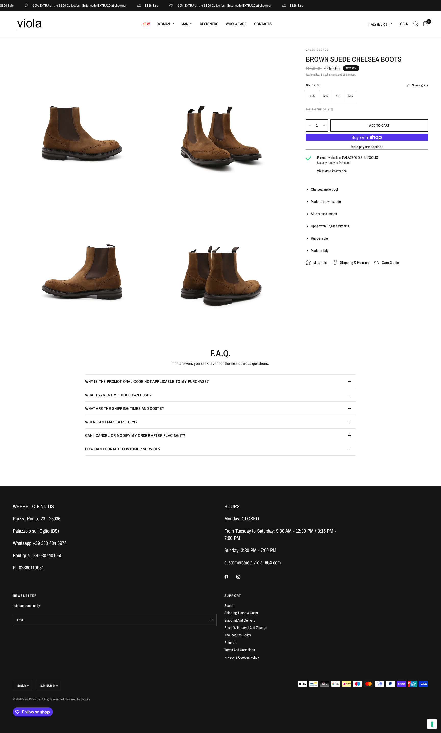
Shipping (325, 75)
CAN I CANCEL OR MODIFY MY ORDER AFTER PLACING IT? (135, 435)
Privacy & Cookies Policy (241, 657)
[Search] (416, 24)
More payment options (367, 147)
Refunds (230, 642)
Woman (163, 24)
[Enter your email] (211, 620)
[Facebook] (230, 576)
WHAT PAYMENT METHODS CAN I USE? (118, 395)
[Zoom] (140, 58)
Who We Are (236, 24)
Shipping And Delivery (239, 620)
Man (184, 24)
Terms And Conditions (239, 649)
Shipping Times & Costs (241, 613)
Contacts (263, 24)
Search (229, 605)
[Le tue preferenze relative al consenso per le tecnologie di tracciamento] (432, 724)
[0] (424, 24)
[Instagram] (242, 576)
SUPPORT (232, 595)
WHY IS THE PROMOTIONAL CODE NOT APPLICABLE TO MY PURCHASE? (147, 381)
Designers (209, 24)
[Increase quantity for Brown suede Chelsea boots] (324, 125)
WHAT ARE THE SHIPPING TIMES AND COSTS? (124, 408)
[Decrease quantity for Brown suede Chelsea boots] (310, 125)
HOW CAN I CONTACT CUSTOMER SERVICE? (122, 449)
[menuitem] (146, 24)
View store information (332, 170)
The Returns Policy (237, 635)
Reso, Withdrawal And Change (245, 627)
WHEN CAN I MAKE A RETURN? (111, 422)
